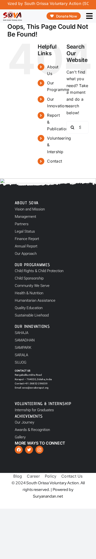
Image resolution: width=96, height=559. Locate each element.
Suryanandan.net (48, 496)
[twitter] (29, 450)
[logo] (12, 13)
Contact (54, 161)
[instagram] (39, 450)
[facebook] (19, 450)
